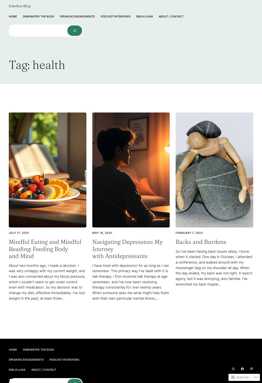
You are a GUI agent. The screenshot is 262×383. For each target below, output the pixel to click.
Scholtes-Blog (19, 6)
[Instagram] (233, 368)
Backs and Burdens (201, 241)
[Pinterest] (251, 368)
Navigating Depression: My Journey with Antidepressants (127, 248)
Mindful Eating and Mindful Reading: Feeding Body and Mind (45, 248)
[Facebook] (242, 368)
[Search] (74, 30)
